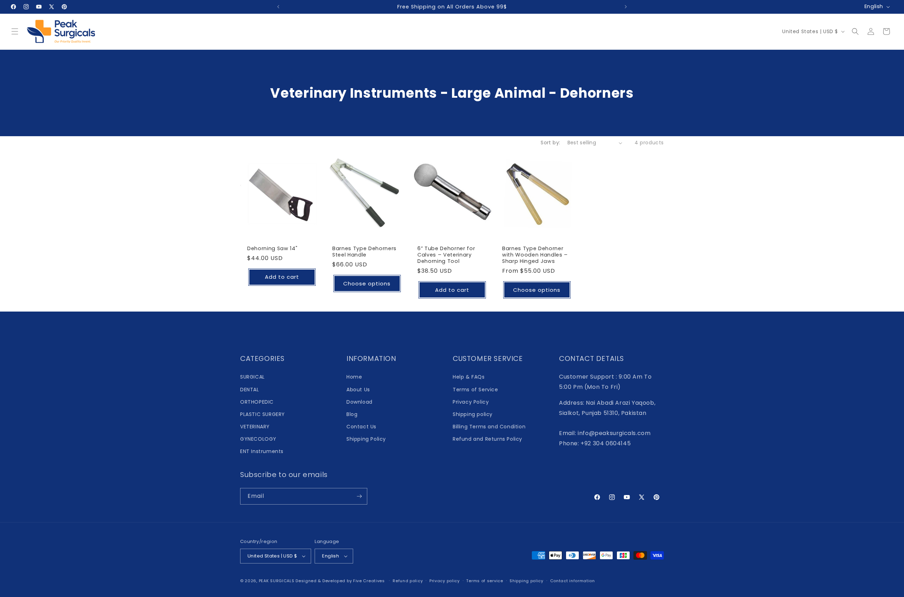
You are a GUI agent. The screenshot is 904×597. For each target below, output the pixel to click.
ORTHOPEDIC (257, 401)
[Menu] (15, 31)
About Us (358, 389)
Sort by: (550, 142)
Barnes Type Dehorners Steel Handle (364, 251)
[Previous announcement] (278, 6)
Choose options (367, 283)
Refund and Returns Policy (487, 438)
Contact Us (361, 426)
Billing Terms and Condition (489, 426)
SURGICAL (252, 376)
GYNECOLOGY (258, 438)
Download (359, 401)
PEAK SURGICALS (277, 581)
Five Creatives (369, 581)
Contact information (572, 581)
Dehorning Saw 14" (272, 248)
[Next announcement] (626, 6)
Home (354, 376)
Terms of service (484, 581)
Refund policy (408, 581)
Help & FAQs (469, 376)
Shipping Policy (366, 438)
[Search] (855, 31)
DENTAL (249, 389)
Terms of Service (475, 389)
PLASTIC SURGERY (262, 414)
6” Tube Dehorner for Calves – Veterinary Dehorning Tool (446, 255)
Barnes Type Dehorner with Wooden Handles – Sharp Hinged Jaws (535, 255)
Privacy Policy (471, 401)
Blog (351, 414)
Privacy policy (444, 581)
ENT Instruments (262, 451)
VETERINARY (255, 426)
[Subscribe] (359, 496)
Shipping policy (473, 414)
